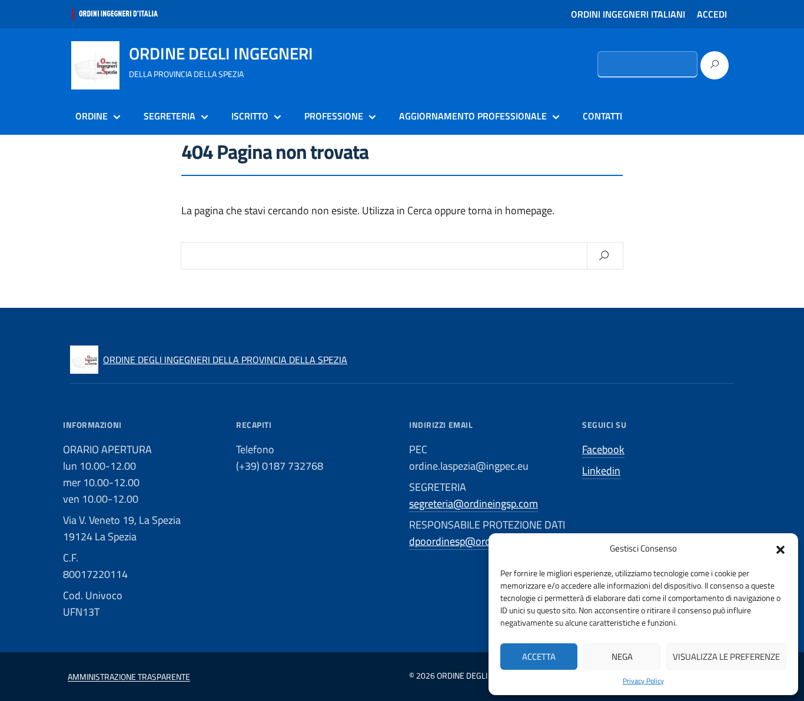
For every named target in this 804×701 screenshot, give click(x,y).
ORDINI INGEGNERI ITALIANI (628, 14)
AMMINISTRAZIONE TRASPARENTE (129, 676)
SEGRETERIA (169, 116)
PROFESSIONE (333, 116)
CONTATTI (602, 116)
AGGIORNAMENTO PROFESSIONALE (473, 116)
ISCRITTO (249, 116)
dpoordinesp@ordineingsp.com (479, 541)
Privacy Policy (643, 681)
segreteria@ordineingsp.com (473, 503)
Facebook (603, 449)
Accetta (539, 656)
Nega (622, 656)
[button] (780, 548)
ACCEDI (712, 14)
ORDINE (91, 116)
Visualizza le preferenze (726, 656)
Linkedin (601, 471)
